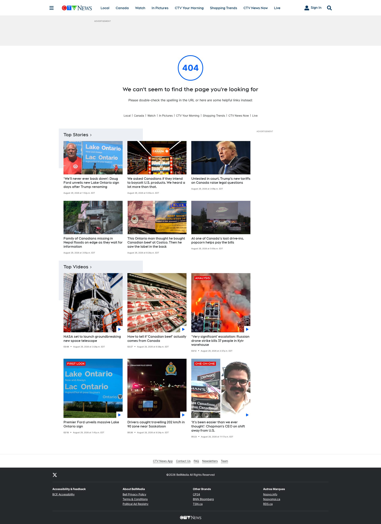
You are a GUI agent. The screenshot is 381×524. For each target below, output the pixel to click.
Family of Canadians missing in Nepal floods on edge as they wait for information (93, 243)
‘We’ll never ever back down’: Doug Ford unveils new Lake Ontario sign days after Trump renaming (91, 183)
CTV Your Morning (189, 8)
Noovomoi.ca (271, 499)
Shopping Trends (223, 8)
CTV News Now (255, 8)
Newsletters (210, 461)
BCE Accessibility (63, 494)
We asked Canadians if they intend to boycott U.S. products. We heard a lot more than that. (156, 183)
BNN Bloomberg (203, 499)
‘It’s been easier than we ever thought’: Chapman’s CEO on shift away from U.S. (218, 426)
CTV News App (163, 461)
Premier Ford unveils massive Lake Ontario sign (91, 424)
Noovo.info (270, 494)
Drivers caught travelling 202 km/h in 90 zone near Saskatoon (156, 424)
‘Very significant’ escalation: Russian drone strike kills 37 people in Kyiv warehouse (220, 341)
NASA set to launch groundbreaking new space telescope (92, 339)
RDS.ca (268, 504)
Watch (140, 8)
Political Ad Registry (135, 504)
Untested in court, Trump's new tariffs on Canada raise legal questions (220, 181)
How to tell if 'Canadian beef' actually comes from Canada (156, 339)
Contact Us (183, 461)
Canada (122, 8)
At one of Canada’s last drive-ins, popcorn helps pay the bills (217, 241)
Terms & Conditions (135, 499)
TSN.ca (198, 504)
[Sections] (52, 8)
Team (224, 461)
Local (105, 8)
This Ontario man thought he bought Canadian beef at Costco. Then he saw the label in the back (156, 243)
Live (277, 8)
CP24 (196, 494)
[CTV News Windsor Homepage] (77, 8)
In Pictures (160, 8)
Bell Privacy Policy (134, 494)
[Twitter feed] (54, 474)
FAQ (196, 461)
